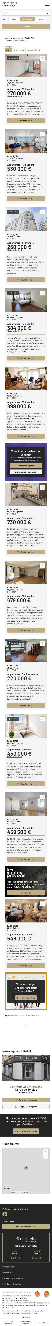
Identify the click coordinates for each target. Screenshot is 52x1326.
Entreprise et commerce (12, 1278)
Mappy (26, 1193)
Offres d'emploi (8, 1267)
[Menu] (47, 4)
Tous (4, 19)
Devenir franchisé (10, 1272)
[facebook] (4, 1214)
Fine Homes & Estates (11, 1284)
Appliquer (26, 27)
